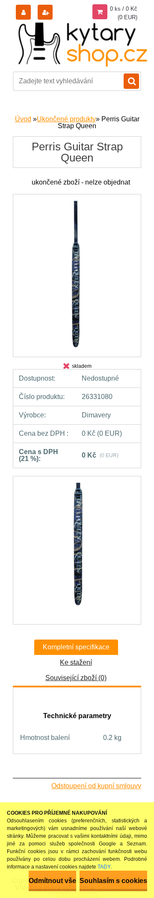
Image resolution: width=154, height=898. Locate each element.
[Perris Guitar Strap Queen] (77, 201)
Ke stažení (76, 662)
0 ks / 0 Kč (123, 9)
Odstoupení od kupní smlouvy (96, 785)
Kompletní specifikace (76, 647)
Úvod (23, 119)
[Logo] (83, 44)
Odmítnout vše (52, 880)
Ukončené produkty (66, 119)
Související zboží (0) (76, 677)
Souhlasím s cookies (113, 880)
